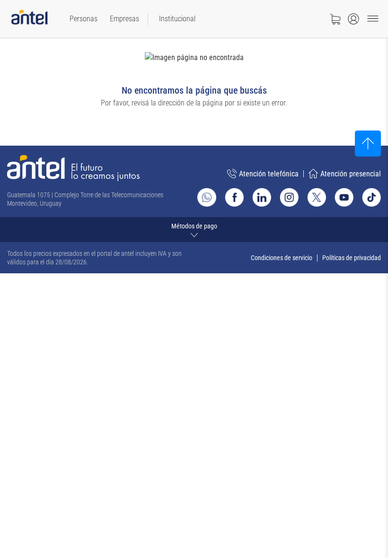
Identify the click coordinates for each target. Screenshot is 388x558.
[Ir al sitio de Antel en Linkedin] (261, 197)
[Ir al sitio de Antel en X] (316, 197)
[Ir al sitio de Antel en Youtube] (344, 197)
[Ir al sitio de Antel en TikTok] (371, 197)
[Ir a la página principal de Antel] (73, 168)
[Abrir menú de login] (353, 19)
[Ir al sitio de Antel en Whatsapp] (206, 197)
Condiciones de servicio (281, 258)
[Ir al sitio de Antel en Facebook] (234, 197)
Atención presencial (350, 173)
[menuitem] (83, 18)
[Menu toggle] (373, 18)
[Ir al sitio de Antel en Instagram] (289, 197)
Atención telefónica (269, 173)
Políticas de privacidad (351, 258)
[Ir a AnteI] (29, 19)
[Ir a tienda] (335, 19)
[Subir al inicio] (368, 144)
